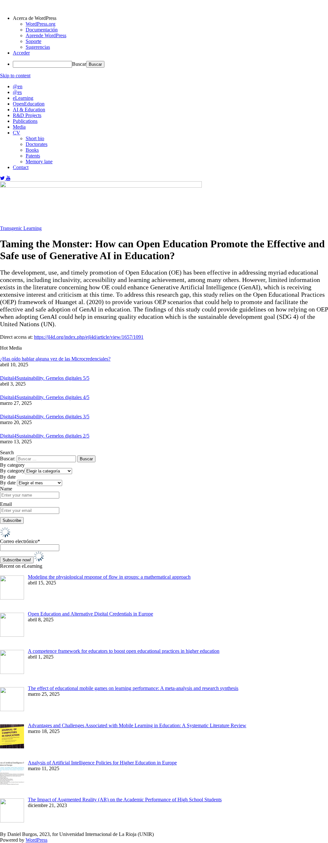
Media (19, 127)
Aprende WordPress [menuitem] (46, 35)
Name (6, 488)
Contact (21, 167)
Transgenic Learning (21, 228)
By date (8, 482)
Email (6, 504)
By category (12, 470)
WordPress (36, 840)
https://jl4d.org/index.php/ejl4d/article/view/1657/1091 (89, 337)
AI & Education (29, 109)
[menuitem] (170, 18)
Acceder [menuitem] (21, 52)
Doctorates (36, 144)
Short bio (35, 138)
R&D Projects (27, 115)
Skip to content (15, 75)
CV (16, 132)
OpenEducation (29, 103)
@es (17, 92)
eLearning (23, 98)
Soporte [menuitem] (33, 41)
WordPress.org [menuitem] (40, 24)
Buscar (79, 64)
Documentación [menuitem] (42, 29)
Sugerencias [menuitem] (38, 47)
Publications (25, 121)
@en (17, 86)
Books (32, 150)
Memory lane (39, 161)
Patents (33, 155)
